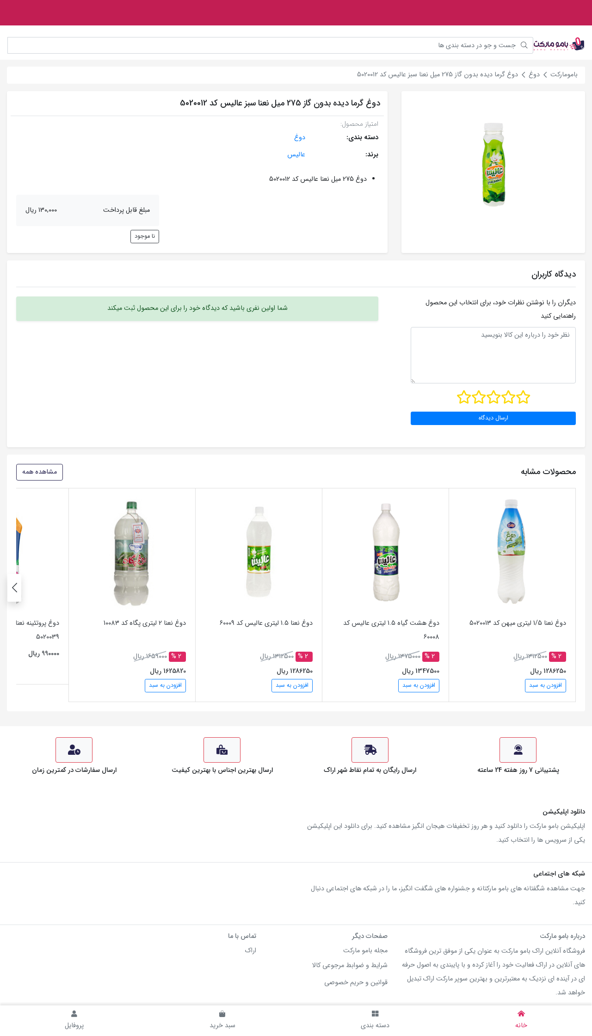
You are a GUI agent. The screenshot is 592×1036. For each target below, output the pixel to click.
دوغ (534, 74)
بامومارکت (564, 74)
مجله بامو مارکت (365, 950)
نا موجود (145, 236)
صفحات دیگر (370, 936)
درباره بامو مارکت (562, 936)
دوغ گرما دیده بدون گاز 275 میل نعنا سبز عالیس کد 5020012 (437, 74)
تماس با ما (242, 936)
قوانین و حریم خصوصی (356, 982)
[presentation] (14, 588)
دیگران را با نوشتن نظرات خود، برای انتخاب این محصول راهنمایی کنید (501, 309)
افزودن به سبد (545, 685)
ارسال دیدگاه (493, 418)
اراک (250, 950)
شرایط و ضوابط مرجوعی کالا (350, 965)
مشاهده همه (39, 472)
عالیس (296, 154)
